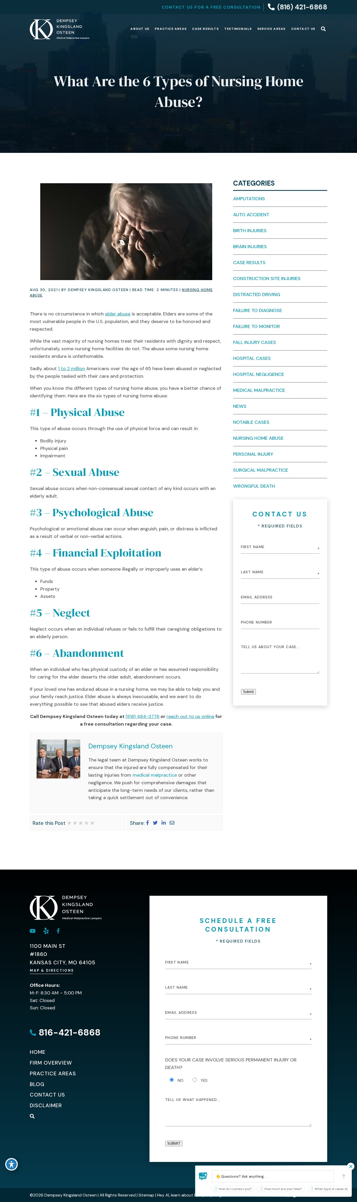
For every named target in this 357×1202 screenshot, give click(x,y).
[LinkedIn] (164, 823)
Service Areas (271, 29)
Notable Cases (251, 422)
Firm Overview (51, 1062)
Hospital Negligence (258, 374)
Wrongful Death (254, 486)
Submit (248, 692)
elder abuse (117, 314)
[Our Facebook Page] (58, 930)
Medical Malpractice (259, 390)
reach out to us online (190, 716)
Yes (204, 1080)
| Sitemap (145, 1195)
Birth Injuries (250, 230)
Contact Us (303, 29)
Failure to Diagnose (257, 310)
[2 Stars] (75, 823)
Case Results (205, 29)
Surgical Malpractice (260, 470)
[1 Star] (69, 823)
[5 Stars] (92, 823)
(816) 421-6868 (302, 7)
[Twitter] (155, 823)
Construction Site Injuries (267, 278)
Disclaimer (46, 1105)
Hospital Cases (252, 358)
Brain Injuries (250, 246)
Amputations (249, 199)
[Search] (323, 29)
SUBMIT (173, 1143)
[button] (203, 1176)
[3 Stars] (80, 823)
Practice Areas (171, 29)
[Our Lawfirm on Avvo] (46, 931)
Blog (37, 1084)
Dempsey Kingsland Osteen (130, 746)
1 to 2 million (71, 368)
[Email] (172, 823)
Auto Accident (251, 215)
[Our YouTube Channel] (33, 931)
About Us (139, 29)
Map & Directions (52, 970)
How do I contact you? (235, 1189)
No (180, 1080)
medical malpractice (155, 775)
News (239, 406)
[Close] (350, 1166)
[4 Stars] (86, 823)
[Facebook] (147, 823)
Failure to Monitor (256, 326)
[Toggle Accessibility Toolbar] (11, 1164)
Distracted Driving (256, 294)
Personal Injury (253, 454)
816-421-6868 (70, 1032)
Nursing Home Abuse (258, 438)
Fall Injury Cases (254, 342)
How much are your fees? (283, 1189)
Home (37, 1052)
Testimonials (238, 29)
